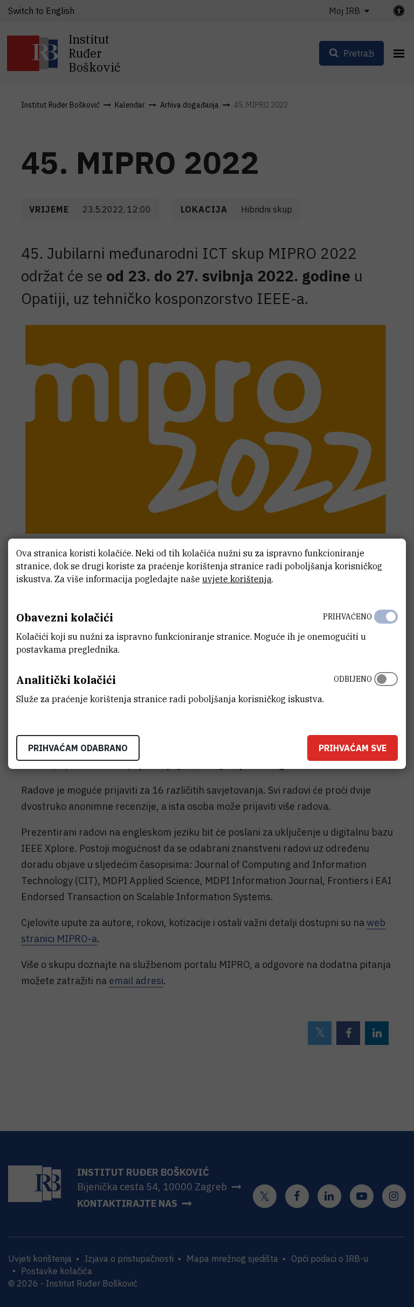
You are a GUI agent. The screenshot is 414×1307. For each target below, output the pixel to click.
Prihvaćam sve (353, 748)
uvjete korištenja (237, 579)
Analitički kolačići (66, 680)
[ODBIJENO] (386, 686)
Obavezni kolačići (64, 617)
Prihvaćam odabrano (78, 748)
